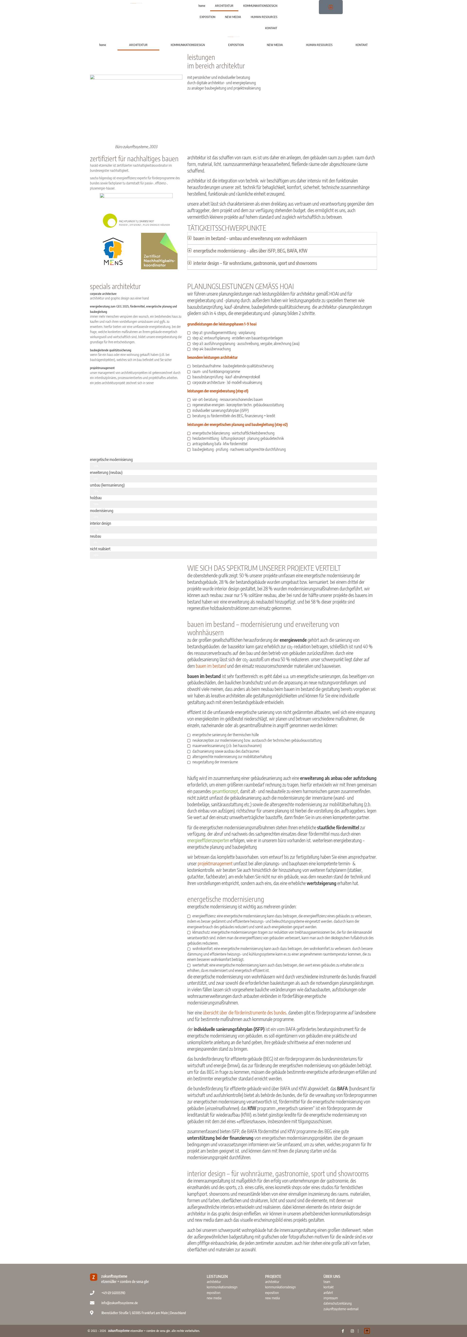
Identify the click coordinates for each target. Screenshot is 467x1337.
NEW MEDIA (233, 17)
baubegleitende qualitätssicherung (110, 350)
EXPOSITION (207, 17)
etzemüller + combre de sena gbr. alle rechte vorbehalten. (154, 1331)
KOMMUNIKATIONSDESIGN (260, 6)
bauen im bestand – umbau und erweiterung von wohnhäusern (250, 238)
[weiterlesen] (136, 202)
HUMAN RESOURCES (264, 17)
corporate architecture (103, 294)
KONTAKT (271, 28)
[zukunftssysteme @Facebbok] (343, 1331)
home (201, 6)
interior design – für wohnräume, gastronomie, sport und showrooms (255, 263)
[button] (282, 238)
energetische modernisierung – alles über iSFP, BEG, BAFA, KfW (250, 250)
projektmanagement (102, 368)
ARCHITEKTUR (224, 6)
